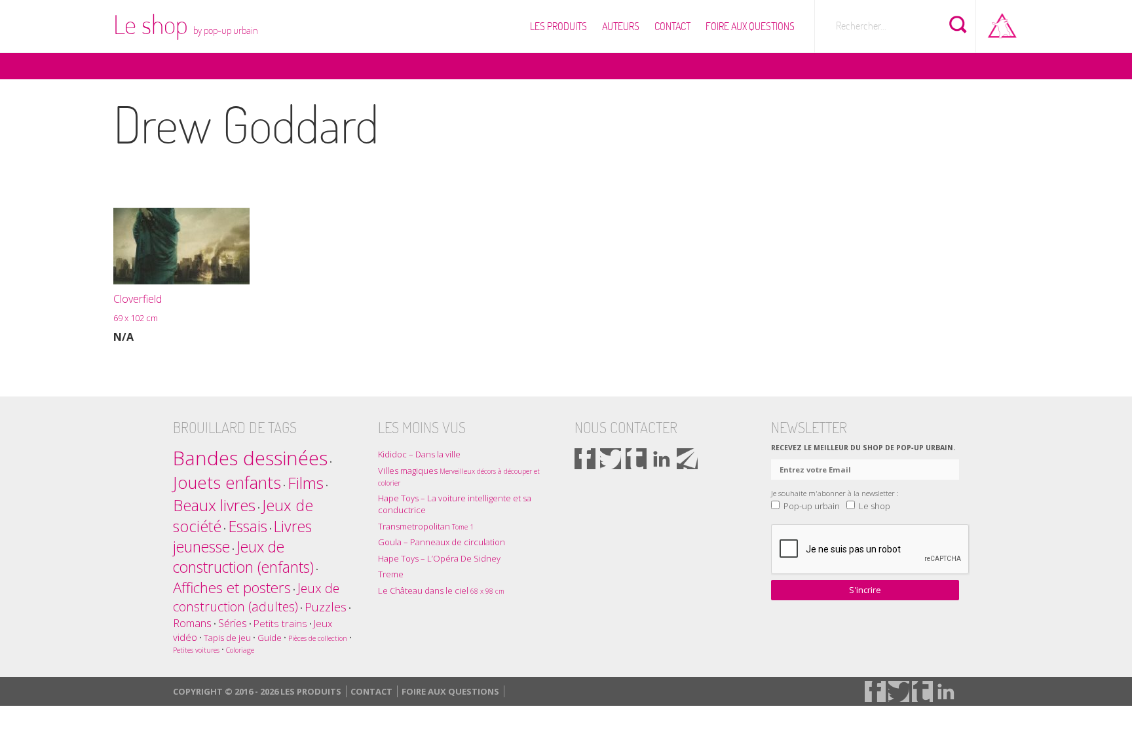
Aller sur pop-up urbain (1002, 23)
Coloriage (240, 650)
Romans (192, 622)
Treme (391, 574)
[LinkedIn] (661, 458)
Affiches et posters (232, 587)
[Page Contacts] (687, 458)
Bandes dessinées (250, 458)
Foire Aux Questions (750, 26)
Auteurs (620, 26)
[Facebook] (585, 458)
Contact (672, 26)
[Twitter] (610, 458)
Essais (247, 526)
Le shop (185, 24)
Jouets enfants (227, 482)
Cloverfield (137, 308)
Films (306, 482)
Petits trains (280, 623)
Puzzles (326, 606)
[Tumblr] (636, 458)
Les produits (558, 26)
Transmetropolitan (426, 526)
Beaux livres (214, 505)
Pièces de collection (317, 638)
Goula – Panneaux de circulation (441, 542)
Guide (269, 638)
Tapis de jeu (227, 638)
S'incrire (865, 590)
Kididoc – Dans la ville (419, 454)
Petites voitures (196, 650)
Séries (232, 622)
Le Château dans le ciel (441, 590)
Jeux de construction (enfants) (243, 557)
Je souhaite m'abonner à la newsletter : (835, 493)
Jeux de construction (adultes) (256, 597)
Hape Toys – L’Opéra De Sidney (439, 558)
